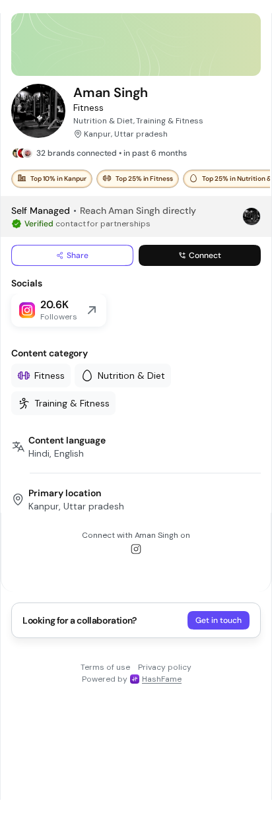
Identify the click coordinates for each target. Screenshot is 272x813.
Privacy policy (164, 667)
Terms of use (105, 667)
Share (77, 255)
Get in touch (218, 620)
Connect (205, 255)
